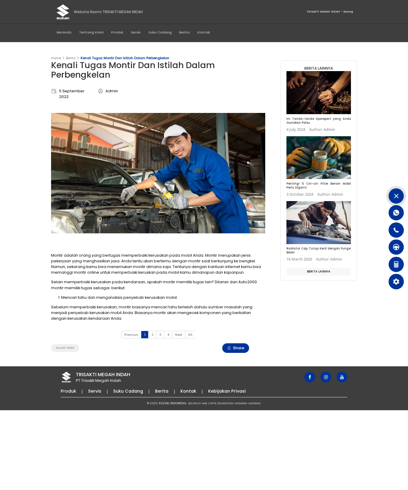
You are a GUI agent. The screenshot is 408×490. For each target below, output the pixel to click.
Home (56, 58)
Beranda (64, 32)
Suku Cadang (160, 32)
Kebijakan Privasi (227, 391)
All (190, 334)
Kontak (203, 32)
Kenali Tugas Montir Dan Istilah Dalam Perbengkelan (125, 58)
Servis (136, 32)
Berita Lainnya (318, 271)
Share (238, 347)
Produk (117, 32)
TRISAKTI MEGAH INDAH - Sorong (330, 11)
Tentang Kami (91, 32)
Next (178, 334)
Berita (184, 32)
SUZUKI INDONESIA (172, 403)
